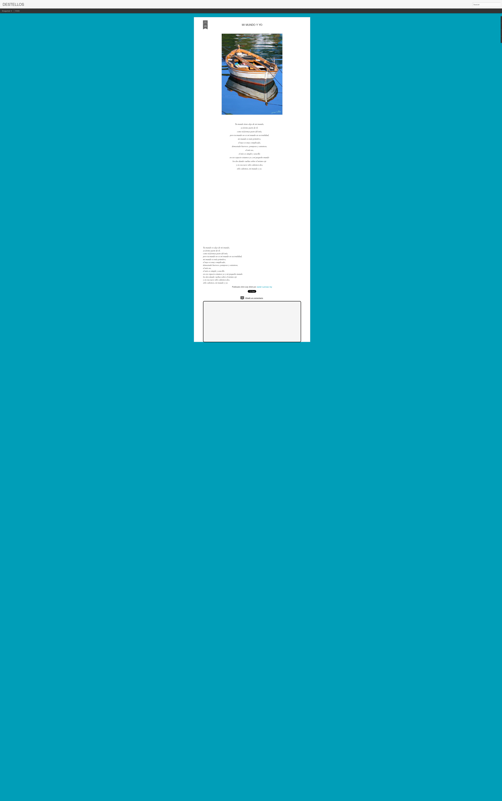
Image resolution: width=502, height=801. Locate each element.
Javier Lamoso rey (264, 286)
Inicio (17, 10)
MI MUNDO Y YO (252, 25)
